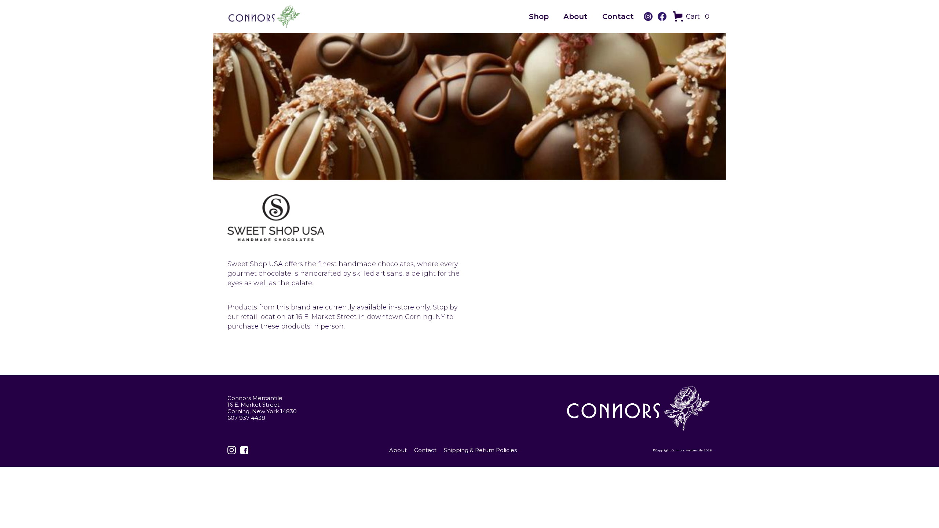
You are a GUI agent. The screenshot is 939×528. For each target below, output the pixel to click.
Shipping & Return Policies (480, 450)
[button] (692, 16)
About (575, 16)
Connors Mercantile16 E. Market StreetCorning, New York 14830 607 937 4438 (262, 408)
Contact (618, 16)
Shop (539, 16)
